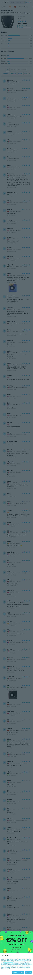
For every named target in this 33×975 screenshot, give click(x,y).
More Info (28, 972)
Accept (15, 972)
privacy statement (8, 962)
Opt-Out (21, 972)
